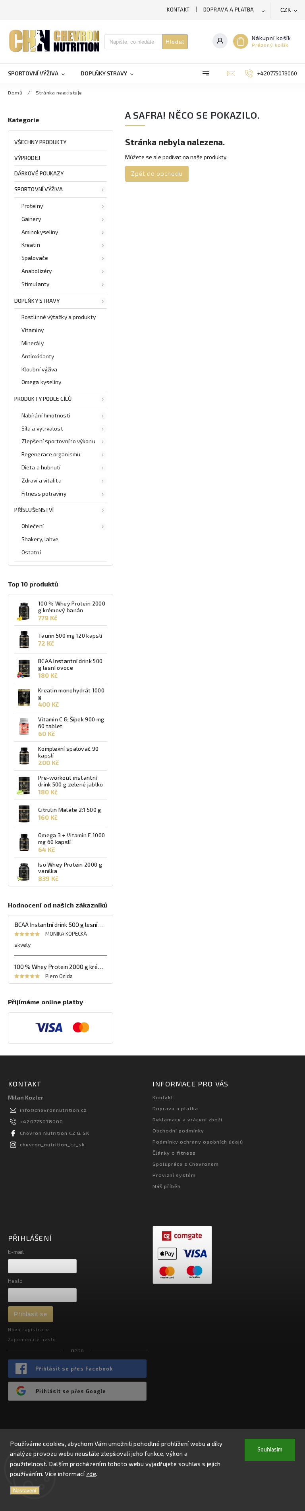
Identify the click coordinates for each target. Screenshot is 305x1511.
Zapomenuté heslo (32, 1339)
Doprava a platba (228, 9)
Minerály (32, 343)
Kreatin (30, 244)
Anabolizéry (36, 270)
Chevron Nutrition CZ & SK (54, 1133)
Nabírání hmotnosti (45, 415)
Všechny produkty (40, 141)
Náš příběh (166, 1186)
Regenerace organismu (50, 454)
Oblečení (32, 526)
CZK (285, 10)
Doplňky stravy (37, 300)
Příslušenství (34, 509)
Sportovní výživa (38, 189)
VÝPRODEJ (27, 157)
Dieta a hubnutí (41, 467)
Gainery (31, 218)
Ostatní (31, 552)
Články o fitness (174, 1153)
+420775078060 (41, 1121)
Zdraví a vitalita (41, 480)
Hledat (175, 41)
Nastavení (25, 1491)
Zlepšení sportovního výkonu (58, 441)
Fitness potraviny (43, 493)
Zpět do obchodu (157, 173)
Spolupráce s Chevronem (185, 1164)
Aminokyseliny (39, 232)
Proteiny (32, 205)
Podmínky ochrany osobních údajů (197, 1141)
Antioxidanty (37, 356)
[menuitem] (40, 73)
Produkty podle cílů (42, 398)
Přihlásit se (30, 1314)
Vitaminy (32, 330)
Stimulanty (35, 284)
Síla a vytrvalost (42, 428)
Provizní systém (174, 1175)
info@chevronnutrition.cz (53, 1110)
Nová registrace (28, 1329)
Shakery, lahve (39, 539)
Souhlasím (269, 1450)
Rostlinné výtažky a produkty (58, 316)
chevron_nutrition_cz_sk (52, 1144)
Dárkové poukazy (39, 173)
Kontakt (178, 9)
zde (91, 1473)
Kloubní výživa (39, 369)
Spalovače (34, 257)
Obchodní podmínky (178, 1130)
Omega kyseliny (41, 382)
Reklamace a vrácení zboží (187, 1119)
